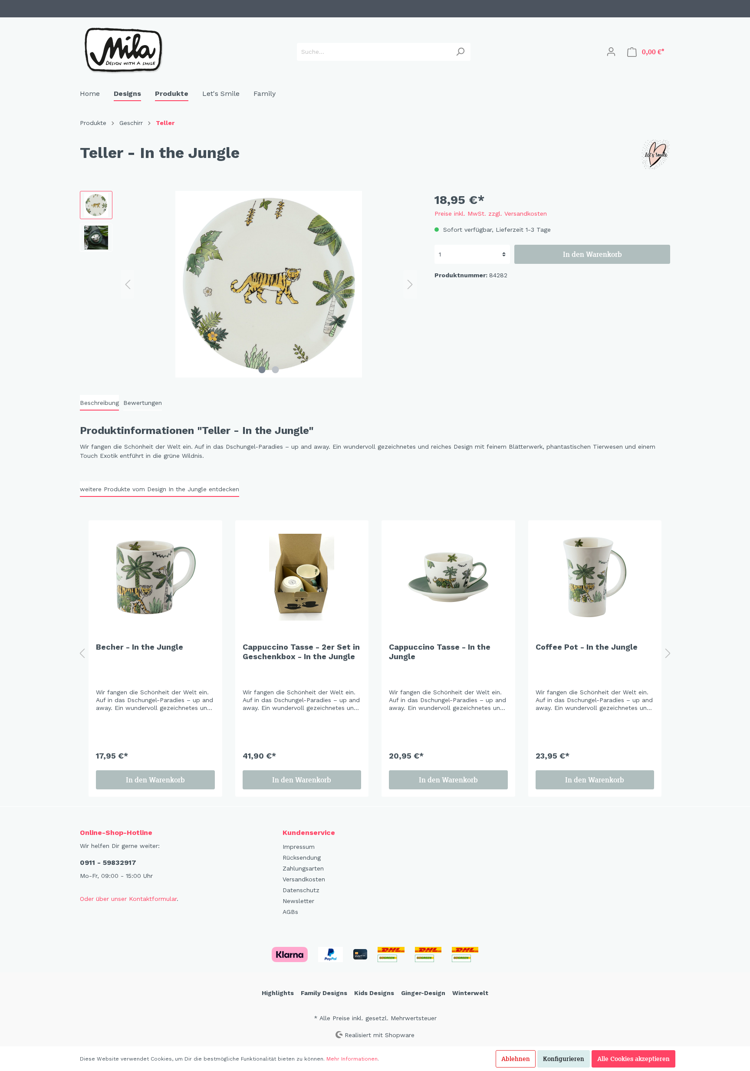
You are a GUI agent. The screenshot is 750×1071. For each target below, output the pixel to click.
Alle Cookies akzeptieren (633, 1059)
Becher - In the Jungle (139, 646)
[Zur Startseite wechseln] (123, 50)
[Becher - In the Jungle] (155, 577)
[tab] (99, 403)
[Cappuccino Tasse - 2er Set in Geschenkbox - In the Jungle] (302, 577)
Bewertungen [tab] (142, 402)
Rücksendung (302, 857)
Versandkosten (304, 879)
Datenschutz (301, 890)
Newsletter (298, 900)
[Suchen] (460, 52)
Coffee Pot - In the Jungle (587, 646)
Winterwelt (470, 992)
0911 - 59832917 (108, 862)
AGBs (290, 911)
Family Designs (324, 992)
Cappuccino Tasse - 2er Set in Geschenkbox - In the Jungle (301, 651)
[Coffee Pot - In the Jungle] (595, 577)
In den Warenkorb (592, 254)
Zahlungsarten (303, 868)
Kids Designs (374, 992)
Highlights (278, 992)
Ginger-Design (423, 992)
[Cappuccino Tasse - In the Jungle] (448, 577)
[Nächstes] (410, 284)
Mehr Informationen (352, 1059)
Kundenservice (309, 832)
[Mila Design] (655, 154)
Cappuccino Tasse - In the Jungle (439, 651)
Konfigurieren (563, 1059)
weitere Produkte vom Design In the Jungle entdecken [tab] (159, 489)
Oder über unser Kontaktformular (128, 898)
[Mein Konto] (611, 51)
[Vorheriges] (127, 284)
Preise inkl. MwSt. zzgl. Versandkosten (490, 213)
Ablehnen (515, 1059)
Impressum (299, 846)
